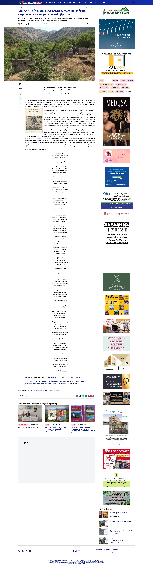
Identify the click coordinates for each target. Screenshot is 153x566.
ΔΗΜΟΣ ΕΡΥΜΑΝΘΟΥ (127, 80)
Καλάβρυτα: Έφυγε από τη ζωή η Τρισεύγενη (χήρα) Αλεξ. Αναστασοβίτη (121, 539)
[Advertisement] (117, 258)
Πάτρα (111, 91)
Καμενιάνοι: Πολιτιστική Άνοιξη (28, 427)
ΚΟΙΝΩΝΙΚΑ (125, 88)
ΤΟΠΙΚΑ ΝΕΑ (52, 7)
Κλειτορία (103, 91)
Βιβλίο (47, 424)
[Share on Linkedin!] (20, 101)
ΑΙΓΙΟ (101, 80)
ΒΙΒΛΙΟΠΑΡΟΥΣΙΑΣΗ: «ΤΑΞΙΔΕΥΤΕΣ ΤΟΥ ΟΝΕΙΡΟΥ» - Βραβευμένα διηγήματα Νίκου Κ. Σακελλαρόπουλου (56, 429)
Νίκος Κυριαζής (25, 24)
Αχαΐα (108, 80)
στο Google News (52, 377)
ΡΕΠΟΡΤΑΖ (119, 91)
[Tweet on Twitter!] (20, 94)
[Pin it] (20, 105)
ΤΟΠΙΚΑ (45, 7)
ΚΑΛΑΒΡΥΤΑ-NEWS (23, 424)
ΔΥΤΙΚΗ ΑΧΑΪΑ (104, 88)
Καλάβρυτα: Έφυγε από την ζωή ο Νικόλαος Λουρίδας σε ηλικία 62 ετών (121, 522)
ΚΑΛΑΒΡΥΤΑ (115, 88)
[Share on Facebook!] (20, 91)
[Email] (20, 109)
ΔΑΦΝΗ (115, 80)
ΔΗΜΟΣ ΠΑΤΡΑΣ (121, 84)
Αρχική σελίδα (21, 7)
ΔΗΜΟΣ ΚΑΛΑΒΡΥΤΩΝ (106, 84)
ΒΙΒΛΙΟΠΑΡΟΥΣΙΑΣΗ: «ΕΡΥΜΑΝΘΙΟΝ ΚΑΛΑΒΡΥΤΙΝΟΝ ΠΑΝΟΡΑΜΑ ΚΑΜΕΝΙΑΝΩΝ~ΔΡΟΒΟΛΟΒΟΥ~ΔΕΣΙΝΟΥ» (83, 430)
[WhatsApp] (20, 98)
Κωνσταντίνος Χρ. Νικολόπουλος (34, 7)
